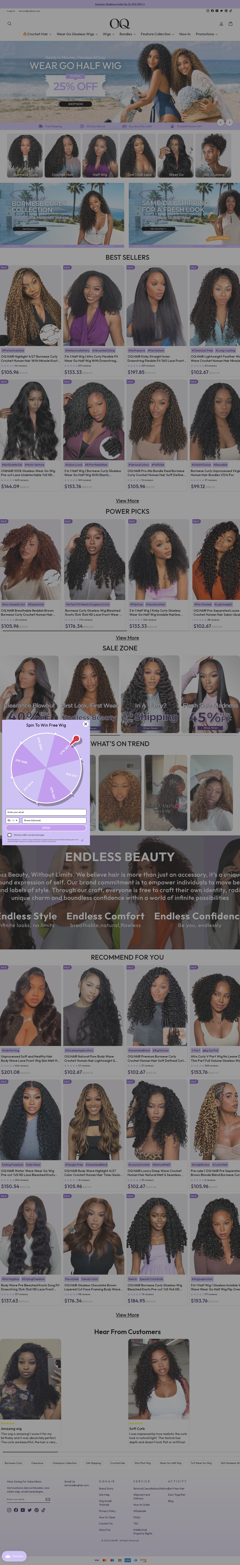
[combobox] (12, 820)
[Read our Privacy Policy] (82, 840)
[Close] (86, 724)
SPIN (46, 828)
